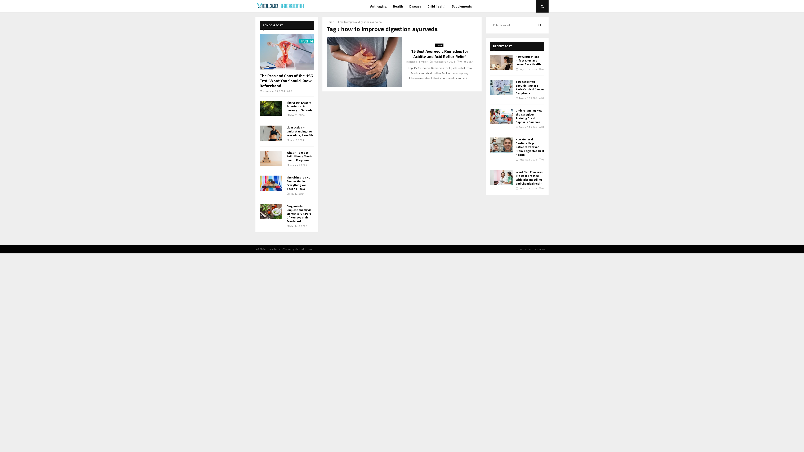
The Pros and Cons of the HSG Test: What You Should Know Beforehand (286, 80)
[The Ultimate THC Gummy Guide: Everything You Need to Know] (271, 183)
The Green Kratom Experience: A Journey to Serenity (299, 106)
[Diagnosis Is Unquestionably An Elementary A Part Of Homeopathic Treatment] (271, 211)
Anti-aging (378, 6)
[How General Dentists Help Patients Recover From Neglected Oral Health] (501, 145)
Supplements (462, 6)
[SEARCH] (539, 25)
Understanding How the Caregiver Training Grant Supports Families (529, 116)
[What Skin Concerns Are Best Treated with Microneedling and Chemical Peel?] (501, 177)
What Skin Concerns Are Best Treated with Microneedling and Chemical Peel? (529, 178)
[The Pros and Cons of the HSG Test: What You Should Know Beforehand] (287, 52)
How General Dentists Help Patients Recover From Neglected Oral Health (530, 147)
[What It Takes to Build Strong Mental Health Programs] (271, 158)
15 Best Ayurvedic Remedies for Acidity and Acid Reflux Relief (439, 54)
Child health (437, 6)
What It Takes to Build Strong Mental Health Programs (299, 156)
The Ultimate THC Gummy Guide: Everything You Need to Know (298, 183)
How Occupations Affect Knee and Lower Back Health (528, 60)
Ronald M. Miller (418, 61)
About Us (540, 249)
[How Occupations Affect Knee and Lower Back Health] (501, 62)
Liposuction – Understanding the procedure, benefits (299, 131)
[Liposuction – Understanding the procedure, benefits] (271, 133)
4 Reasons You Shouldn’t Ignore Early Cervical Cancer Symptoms (530, 87)
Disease (415, 6)
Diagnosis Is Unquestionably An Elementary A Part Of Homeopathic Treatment (299, 213)
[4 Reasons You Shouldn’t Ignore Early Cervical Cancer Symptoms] (501, 87)
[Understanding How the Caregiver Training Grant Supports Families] (501, 116)
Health (398, 6)
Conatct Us (525, 249)
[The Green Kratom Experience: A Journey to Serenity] (271, 108)
